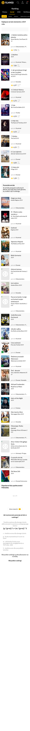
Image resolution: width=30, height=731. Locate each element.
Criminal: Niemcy (18, 90)
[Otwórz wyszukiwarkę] (18, 2)
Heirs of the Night (17, 398)
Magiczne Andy (16, 198)
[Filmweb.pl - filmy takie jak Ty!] (8, 2)
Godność (14, 228)
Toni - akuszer (15, 370)
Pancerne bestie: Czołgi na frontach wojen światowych (19, 299)
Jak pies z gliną (16, 329)
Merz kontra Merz (17, 412)
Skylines (15, 55)
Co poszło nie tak (16, 457)
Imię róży (15, 121)
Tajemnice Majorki (17, 241)
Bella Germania (16, 255)
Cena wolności (16, 343)
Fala (13, 105)
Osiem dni (15, 167)
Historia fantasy (16, 269)
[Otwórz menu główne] (26, 2)
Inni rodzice (15, 283)
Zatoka (14, 136)
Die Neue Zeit (15, 471)
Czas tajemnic (17, 152)
